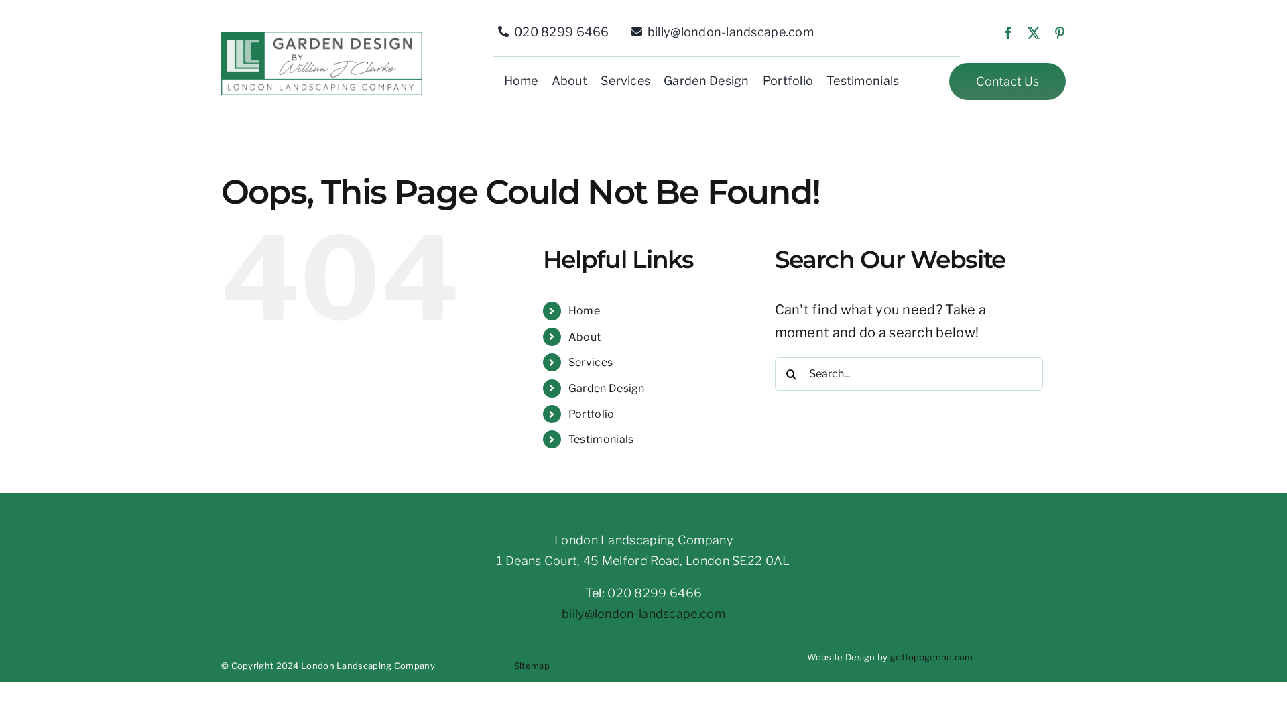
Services (590, 362)
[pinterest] (1060, 33)
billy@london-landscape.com (643, 614)
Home (584, 310)
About (584, 336)
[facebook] (1008, 33)
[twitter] (1034, 33)
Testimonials (601, 439)
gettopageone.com (931, 657)
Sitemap (532, 665)
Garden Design (606, 388)
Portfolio (591, 414)
